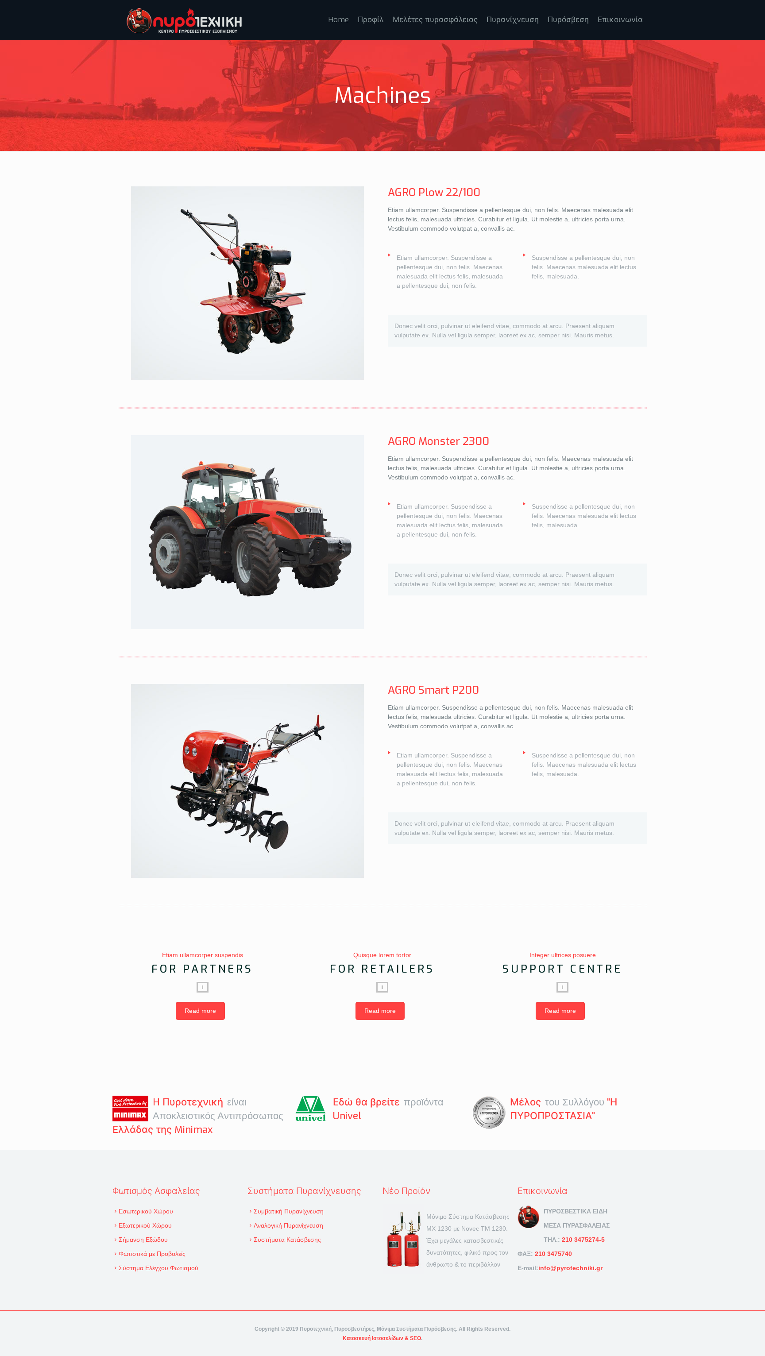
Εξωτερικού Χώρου (145, 1225)
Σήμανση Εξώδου (143, 1239)
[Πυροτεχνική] (184, 20)
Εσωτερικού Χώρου (146, 1211)
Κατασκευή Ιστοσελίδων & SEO (382, 1338)
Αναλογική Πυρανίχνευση (288, 1225)
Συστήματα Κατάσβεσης (287, 1239)
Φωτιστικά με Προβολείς (152, 1253)
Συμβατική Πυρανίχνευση (289, 1211)
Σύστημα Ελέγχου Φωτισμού (158, 1267)
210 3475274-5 (583, 1239)
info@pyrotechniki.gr (570, 1267)
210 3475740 (553, 1253)
